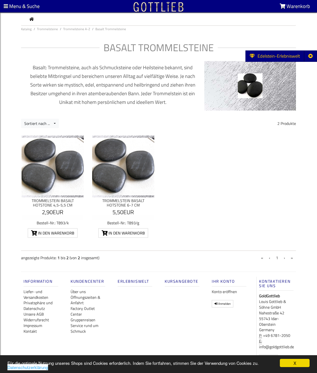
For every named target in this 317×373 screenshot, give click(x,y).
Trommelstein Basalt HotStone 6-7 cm (123, 203)
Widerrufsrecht (36, 320)
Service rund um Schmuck (84, 328)
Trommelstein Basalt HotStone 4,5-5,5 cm (53, 203)
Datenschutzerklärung (27, 367)
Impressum (33, 325)
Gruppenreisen (83, 320)
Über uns (78, 292)
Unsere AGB (34, 314)
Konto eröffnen (224, 292)
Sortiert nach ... (38, 123)
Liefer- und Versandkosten (36, 294)
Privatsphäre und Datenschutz (38, 305)
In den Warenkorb (55, 233)
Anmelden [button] (224, 303)
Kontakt (30, 331)
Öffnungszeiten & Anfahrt (85, 300)
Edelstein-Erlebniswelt (277, 56)
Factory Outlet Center (83, 311)
